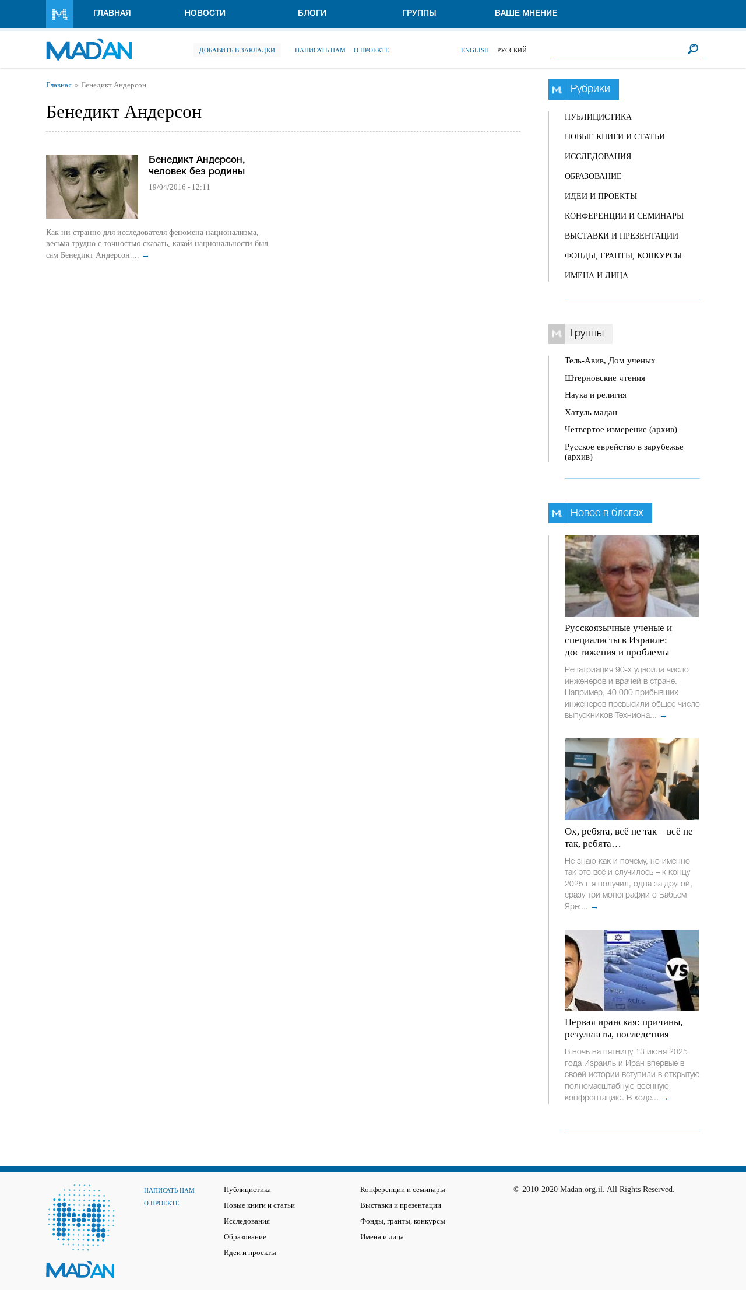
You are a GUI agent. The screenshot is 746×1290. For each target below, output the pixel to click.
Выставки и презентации (621, 236)
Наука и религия (596, 394)
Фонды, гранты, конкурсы (623, 255)
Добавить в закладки (237, 50)
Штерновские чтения (605, 378)
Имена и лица (596, 275)
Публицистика (598, 117)
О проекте (371, 50)
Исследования (598, 156)
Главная (112, 13)
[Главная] (89, 44)
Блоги (312, 13)
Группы (419, 13)
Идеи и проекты (601, 196)
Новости (205, 13)
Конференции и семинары (624, 216)
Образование (593, 176)
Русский (512, 50)
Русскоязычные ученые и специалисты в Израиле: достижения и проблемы (618, 640)
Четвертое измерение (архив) (621, 429)
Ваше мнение (526, 13)
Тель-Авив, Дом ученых (610, 360)
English (475, 50)
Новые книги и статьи (615, 136)
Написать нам (320, 50)
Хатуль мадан (591, 412)
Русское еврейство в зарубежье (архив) (624, 451)
